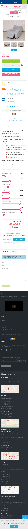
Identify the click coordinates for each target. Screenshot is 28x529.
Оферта (2, 332)
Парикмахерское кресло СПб (8, 437)
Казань (13, 90)
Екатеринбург (18, 90)
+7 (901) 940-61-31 (5, 510)
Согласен (14, 526)
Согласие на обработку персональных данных (10, 334)
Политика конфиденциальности (7, 331)
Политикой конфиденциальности (17, 523)
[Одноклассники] (14, 114)
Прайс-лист (3, 327)
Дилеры (2, 324)
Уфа (15, 93)
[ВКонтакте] (12, 114)
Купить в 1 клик (10, 69)
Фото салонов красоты (5, 325)
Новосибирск (17, 94)
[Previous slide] (2, 44)
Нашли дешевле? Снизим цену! (14, 120)
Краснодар (9, 90)
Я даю (13, 283)
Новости (3, 320)
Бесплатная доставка (11, 88)
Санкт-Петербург (18, 89)
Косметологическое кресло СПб (11, 439)
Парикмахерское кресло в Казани (9, 468)
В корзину (11, 61)
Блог (2, 322)
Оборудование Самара (8, 496)
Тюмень (18, 93)
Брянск (12, 92)
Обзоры (2, 318)
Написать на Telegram (25, 517)
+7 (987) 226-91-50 (5, 476)
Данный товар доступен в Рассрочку (11, 74)
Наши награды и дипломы (6, 329)
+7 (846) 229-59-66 (5, 509)
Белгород (19, 92)
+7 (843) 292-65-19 (5, 474)
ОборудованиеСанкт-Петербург (6, 430)
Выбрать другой (21, 12)
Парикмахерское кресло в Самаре (9, 502)
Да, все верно (13, 12)
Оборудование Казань (7, 462)
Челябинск (12, 94)
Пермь (8, 94)
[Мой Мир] (15, 114)
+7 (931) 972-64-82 (5, 442)
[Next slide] (25, 44)
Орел (16, 92)
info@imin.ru (6, 347)
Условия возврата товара (14, 118)
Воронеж (12, 93)
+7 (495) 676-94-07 (21, 345)
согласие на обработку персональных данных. (14, 283)
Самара (22, 93)
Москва (19, 7)
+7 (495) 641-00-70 (6, 345)
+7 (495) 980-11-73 (14, 345)
